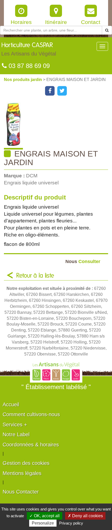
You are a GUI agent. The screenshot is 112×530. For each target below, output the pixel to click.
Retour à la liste (35, 276)
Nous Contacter (21, 492)
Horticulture (28, 49)
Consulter (82, 261)
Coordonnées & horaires (31, 444)
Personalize (43, 523)
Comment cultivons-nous (31, 414)
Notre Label (16, 434)
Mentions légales (22, 473)
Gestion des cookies (26, 463)
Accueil (11, 404)
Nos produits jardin (23, 79)
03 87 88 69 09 (28, 65)
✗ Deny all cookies (85, 516)
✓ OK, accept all (44, 516)
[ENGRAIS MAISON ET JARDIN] (58, 125)
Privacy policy (71, 523)
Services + (15, 424)
